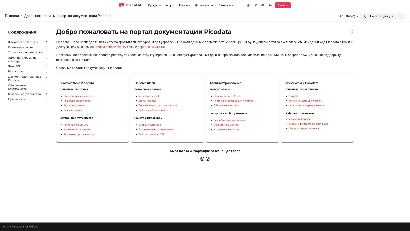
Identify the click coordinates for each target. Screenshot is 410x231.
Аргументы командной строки (305, 100)
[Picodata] (130, 5)
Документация (204, 5)
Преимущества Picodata (77, 100)
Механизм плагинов (300, 119)
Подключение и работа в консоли (158, 105)
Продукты (154, 5)
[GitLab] (270, 5)
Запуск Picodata (147, 100)
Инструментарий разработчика (306, 105)
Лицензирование (73, 110)
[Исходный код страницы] (351, 31)
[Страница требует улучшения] (207, 159)
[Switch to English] (248, 5)
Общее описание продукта (79, 96)
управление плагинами (315, 123)
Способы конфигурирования (229, 120)
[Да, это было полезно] (202, 159)
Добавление (146, 129)
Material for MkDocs (26, 226)
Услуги (170, 5)
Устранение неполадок (227, 129)
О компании (225, 5)
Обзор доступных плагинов (304, 128)
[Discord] (262, 5)
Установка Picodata (149, 96)
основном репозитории (107, 47)
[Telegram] (255, 5)
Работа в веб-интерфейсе (153, 110)
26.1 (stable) (346, 16)
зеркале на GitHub (151, 47)
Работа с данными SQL (151, 134)
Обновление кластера (226, 105)
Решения (184, 5)
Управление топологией (77, 129)
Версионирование (74, 105)
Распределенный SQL (76, 124)
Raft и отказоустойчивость (79, 134)
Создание (294, 123)
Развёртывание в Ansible (227, 96)
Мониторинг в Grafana (226, 124)
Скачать (283, 5)
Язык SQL (294, 96)
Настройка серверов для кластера (233, 100)
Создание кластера (150, 124)
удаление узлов (164, 129)
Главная (12, 16)
